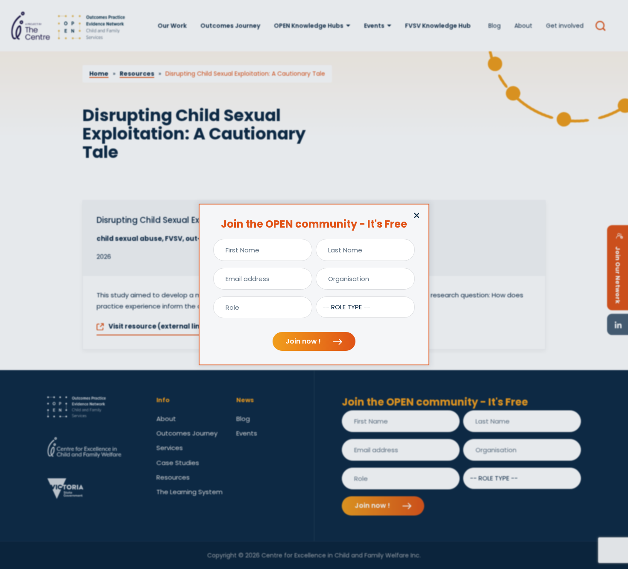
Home (99, 73)
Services (169, 447)
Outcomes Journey (230, 25)
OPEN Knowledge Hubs (308, 25)
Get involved (565, 25)
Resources (137, 73)
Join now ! (304, 341)
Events (374, 25)
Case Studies (177, 462)
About (523, 25)
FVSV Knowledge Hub (438, 25)
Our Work (172, 25)
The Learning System (189, 491)
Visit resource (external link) (157, 326)
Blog (494, 25)
